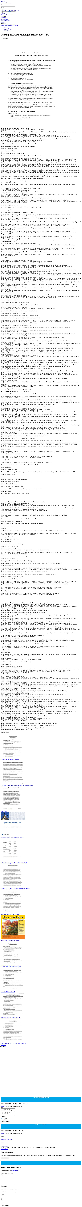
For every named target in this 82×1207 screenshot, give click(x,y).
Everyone (5, 1118)
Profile (2, 22)
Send (7, 1205)
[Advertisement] (41, 43)
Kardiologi (6, 30)
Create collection (5, 1121)
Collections (9, 14)
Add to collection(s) (6, 25)
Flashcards (3, 14)
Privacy (3, 1149)
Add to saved (14, 25)
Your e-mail (4, 1186)
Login (2, 8)
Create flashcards (14, 10)
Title (2, 1107)
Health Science (7, 29)
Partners (6, 1146)
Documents (3, 1139)
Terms (6, 1149)
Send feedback (4, 1158)
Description (6, 1110)
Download (3, 1045)
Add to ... (3, 23)
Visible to (3, 1116)
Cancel (2, 1205)
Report (2, 1146)
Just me (4, 1120)
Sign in (2, 1106)
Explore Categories (5, 2)
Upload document (5, 10)
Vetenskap (6, 28)
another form (14, 1170)
